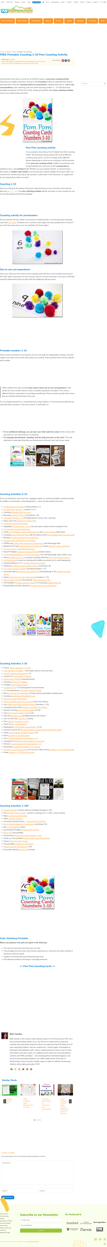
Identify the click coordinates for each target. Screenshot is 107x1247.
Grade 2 (69, 2)
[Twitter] (104, 1244)
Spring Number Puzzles (19, 841)
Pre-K (48, 2)
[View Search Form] (43, 2)
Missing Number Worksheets (15, 847)
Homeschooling (4, 1216)
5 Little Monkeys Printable (14, 507)
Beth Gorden (16, 1034)
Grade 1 (63, 2)
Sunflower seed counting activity (25, 566)
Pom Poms (12, 222)
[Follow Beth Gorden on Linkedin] (27, 1069)
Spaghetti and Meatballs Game (23, 696)
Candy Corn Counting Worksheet (22, 577)
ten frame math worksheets (28, 571)
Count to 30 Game (16, 818)
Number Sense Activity (30, 830)
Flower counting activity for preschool (18, 701)
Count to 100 (23, 849)
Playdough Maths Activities (31, 730)
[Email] (68, 60)
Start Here (10, 2)
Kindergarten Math (32, 61)
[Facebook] (66, 60)
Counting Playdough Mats (27, 552)
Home (3, 2)
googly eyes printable (26, 710)
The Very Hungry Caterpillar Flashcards (19, 549)
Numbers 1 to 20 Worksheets (15, 749)
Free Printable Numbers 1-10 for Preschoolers (22, 554)
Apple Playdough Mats (20, 535)
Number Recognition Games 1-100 (28, 835)
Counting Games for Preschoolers (43, 585)
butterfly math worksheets (59, 546)
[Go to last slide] (4, 1101)
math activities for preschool (31, 546)
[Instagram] (95, 1239)
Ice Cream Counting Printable (15, 569)
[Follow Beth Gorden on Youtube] (23, 1069)
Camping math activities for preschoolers (20, 540)
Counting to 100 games (24, 844)
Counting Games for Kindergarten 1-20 (25, 744)
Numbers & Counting (22, 63)
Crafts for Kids (4, 1214)
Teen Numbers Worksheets (25, 727)
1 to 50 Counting (13, 827)
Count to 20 (22, 718)
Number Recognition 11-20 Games (26, 747)
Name (5, 1191)
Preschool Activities (5, 1223)
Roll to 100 (8, 833)
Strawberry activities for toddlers (34, 707)
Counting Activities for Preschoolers (25, 538)
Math (43, 61)
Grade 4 (82, 2)
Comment (6, 1163)
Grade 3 (76, 2)
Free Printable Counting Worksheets (23, 532)
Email (42, 1191)
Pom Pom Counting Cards (37, 966)
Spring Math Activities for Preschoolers (19, 824)
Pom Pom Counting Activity (30, 690)
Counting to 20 (16, 716)
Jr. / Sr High (102, 2)
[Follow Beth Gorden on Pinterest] (31, 1069)
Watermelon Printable (12, 679)
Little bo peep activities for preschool (30, 741)
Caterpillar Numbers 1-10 (14, 518)
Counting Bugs (9, 687)
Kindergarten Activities (6, 1221)
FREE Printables (7, 61)
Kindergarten (55, 2)
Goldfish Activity (53, 583)
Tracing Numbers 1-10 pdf (20, 668)
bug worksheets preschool (59, 557)
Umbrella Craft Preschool (21, 512)
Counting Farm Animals (13, 509)
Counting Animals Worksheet (15, 673)
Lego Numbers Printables (13, 671)
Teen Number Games (19, 685)
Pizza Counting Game (12, 580)
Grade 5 (88, 2)
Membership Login (5, 1232)
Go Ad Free (36, 2)
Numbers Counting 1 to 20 (18, 721)
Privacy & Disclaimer (32, 1241)
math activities (7, 63)
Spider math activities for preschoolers (28, 543)
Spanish (2, 1218)
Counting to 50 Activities (36, 821)
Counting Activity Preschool (34, 563)
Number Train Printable (16, 813)
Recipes (17, 2)
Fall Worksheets (10, 560)
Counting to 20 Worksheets (19, 735)
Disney (23, 2)
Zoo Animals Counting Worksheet (17, 529)
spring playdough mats (52, 730)
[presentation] (9, 1090)
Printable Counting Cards (24, 583)
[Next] (70, 1101)
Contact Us (3, 1230)
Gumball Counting (11, 810)
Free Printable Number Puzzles (21, 733)
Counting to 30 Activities (17, 816)
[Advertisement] (75, 9)
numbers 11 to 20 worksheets (61, 749)
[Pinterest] (63, 60)
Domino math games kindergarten (36, 838)
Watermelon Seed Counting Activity (21, 704)
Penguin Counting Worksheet (15, 699)
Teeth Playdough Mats (41, 580)
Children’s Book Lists (5, 1228)
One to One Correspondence (18, 693)
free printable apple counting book (60, 535)
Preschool (34, 63)
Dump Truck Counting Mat (18, 713)
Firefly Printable (49, 532)
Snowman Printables (19, 682)
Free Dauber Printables (22, 676)
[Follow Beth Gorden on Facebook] (11, 1069)
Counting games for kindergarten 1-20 (22, 738)
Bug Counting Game (19, 724)
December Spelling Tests (8, 1101)
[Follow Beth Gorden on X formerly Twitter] (15, 1069)
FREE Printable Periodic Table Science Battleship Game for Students (64, 1106)
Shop (29, 2)
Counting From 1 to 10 (21, 526)
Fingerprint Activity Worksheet (16, 523)
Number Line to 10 (16, 557)
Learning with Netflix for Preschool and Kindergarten (46, 1105)
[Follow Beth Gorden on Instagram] (19, 1069)
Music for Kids (4, 1225)
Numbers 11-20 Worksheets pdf (21, 752)
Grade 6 (95, 2)
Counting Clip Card (18, 515)
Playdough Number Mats (26, 521)
